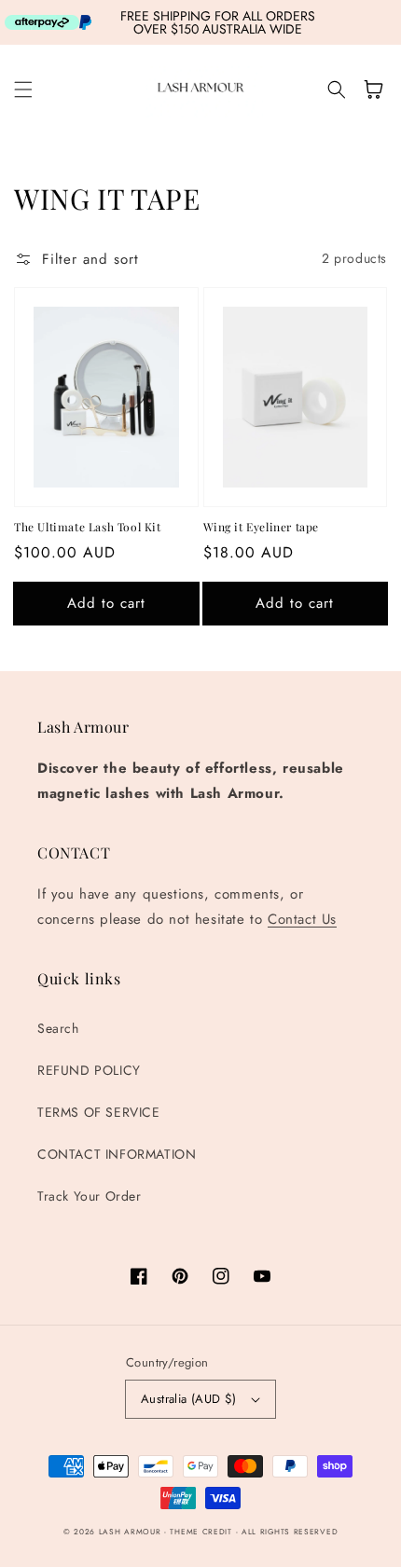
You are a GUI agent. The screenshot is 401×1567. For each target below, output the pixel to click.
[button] (23, 89)
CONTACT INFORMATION (116, 1154)
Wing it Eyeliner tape (261, 526)
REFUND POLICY (89, 1070)
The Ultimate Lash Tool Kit (87, 526)
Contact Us (302, 919)
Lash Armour (130, 1531)
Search (58, 1028)
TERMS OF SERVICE (98, 1112)
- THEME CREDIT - (203, 1531)
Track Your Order (89, 1196)
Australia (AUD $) (189, 1399)
